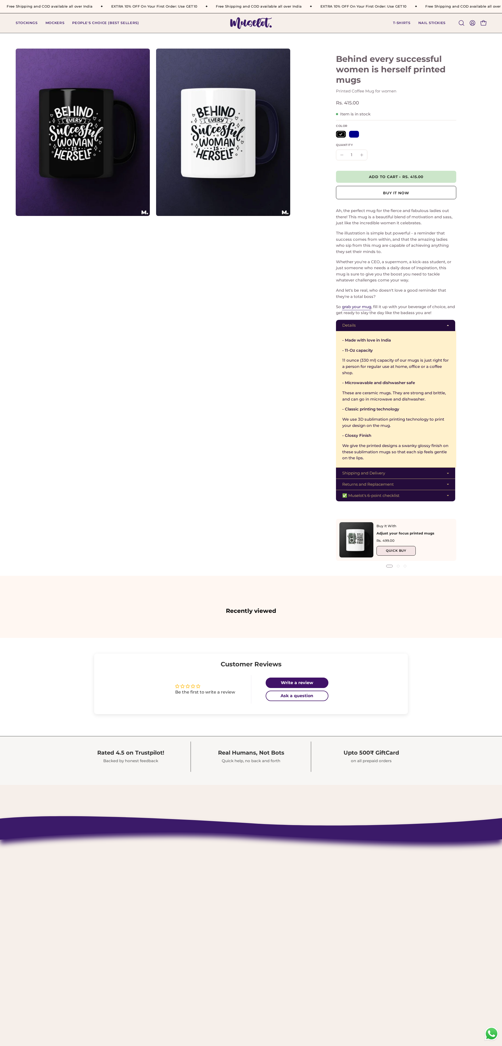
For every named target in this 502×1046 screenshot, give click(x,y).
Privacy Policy (213, 898)
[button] (401, 23)
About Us (207, 862)
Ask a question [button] (297, 695)
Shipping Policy (215, 871)
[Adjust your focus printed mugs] (356, 539)
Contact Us (209, 853)
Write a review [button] (297, 682)
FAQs (203, 925)
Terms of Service (215, 907)
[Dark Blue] (354, 134)
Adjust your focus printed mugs (405, 533)
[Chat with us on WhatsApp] (491, 1040)
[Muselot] (251, 23)
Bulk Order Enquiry (219, 916)
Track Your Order (216, 880)
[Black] (341, 134)
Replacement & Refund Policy (231, 889)
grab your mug (356, 306)
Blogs (203, 934)
